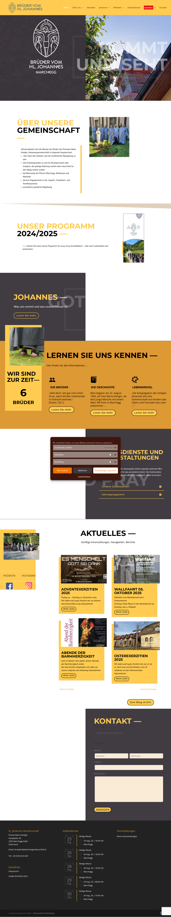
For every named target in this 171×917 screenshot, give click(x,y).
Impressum (14, 871)
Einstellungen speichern (105, 470)
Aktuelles (91, 8)
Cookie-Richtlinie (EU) (18, 876)
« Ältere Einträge (66, 689)
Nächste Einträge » (149, 689)
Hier (24, 246)
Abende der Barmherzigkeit (77, 654)
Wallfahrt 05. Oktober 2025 (129, 591)
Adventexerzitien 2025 (79, 591)
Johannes (103, 8)
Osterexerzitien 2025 (131, 658)
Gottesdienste (133, 8)
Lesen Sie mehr (61, 409)
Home (66, 8)
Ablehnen (82, 470)
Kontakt (163, 8)
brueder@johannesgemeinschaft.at (30, 849)
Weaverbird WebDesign (44, 913)
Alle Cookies (62, 470)
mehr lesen (69, 609)
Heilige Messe (85, 836)
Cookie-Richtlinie (84, 476)
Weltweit (117, 8)
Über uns (76, 8)
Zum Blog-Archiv (140, 702)
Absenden (103, 809)
